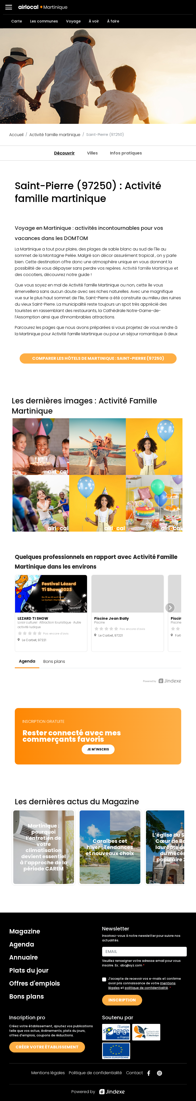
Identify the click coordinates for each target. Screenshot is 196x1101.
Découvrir (64, 153)
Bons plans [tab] (54, 661)
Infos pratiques (126, 153)
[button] (8, 7)
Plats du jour (28, 970)
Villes (92, 153)
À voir (94, 21)
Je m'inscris (98, 749)
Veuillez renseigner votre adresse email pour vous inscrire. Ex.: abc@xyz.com (141, 963)
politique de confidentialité (146, 988)
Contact (134, 1073)
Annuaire (23, 957)
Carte (16, 21)
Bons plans (26, 996)
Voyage (73, 21)
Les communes (44, 21)
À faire (113, 21)
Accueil (16, 135)
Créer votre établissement (47, 1047)
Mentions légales (48, 1073)
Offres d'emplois (34, 983)
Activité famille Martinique (147, 268)
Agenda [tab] (27, 661)
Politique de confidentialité (95, 1073)
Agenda (21, 944)
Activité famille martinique (54, 135)
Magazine (24, 931)
